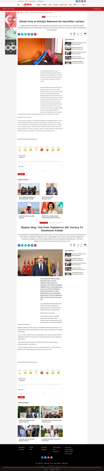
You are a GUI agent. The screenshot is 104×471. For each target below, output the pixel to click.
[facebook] (19, 34)
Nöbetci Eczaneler (69, 451)
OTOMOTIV (21, 449)
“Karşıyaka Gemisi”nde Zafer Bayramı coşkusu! (26, 439)
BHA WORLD (22, 447)
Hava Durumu (68, 447)
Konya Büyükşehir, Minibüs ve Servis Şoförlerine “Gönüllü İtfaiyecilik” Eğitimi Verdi (27, 198)
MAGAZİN (55, 4)
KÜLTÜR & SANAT (63, 4)
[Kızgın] (42, 147)
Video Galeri (98, 8)
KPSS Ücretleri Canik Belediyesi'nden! (47, 198)
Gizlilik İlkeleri (40, 1)
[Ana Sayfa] (18, 12)
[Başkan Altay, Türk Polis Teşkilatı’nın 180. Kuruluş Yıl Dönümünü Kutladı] (40, 262)
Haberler (21, 12)
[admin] (85, 1)
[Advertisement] (28, 88)
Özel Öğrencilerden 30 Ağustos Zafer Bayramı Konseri (52, 421)
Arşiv (54, 449)
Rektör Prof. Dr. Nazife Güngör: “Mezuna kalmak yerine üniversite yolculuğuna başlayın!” (51, 216)
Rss (36, 463)
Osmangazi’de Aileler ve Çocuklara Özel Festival (51, 439)
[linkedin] (32, 34)
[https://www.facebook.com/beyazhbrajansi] (77, 1)
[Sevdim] (31, 147)
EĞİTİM (75, 4)
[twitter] (22, 34)
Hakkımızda (21, 1)
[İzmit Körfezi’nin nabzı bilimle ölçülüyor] (29, 208)
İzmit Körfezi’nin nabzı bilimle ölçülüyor (26, 216)
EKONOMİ (44, 4)
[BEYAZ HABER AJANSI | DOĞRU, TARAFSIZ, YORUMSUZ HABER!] (27, 5)
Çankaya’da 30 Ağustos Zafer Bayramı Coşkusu (27, 421)
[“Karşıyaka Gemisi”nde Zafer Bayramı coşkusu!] (29, 431)
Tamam (57, 469)
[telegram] (28, 34)
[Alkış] (25, 147)
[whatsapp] (25, 34)
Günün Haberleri (56, 447)
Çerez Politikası (32, 1)
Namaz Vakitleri (68, 453)
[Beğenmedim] (36, 147)
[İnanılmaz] (53, 147)
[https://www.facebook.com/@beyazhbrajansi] (82, 1)
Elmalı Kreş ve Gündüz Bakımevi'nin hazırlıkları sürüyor (40, 12)
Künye (26, 1)
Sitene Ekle (40, 463)
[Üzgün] (58, 147)
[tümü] (78, 5)
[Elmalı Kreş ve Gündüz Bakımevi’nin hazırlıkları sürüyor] (40, 51)
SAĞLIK (50, 4)
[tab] (22, 157)
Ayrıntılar (53, 469)
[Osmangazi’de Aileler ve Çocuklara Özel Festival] (52, 431)
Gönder (21, 174)
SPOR (70, 4)
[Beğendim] (20, 147)
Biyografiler (43, 449)
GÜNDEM (39, 4)
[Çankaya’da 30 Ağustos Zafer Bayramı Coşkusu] (29, 412)
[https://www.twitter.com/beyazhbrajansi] (79, 1)
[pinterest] (35, 34)
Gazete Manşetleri (69, 449)
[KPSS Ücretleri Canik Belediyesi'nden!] (52, 189)
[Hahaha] (47, 147)
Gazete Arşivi (56, 451)
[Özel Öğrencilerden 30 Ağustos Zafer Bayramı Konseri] (52, 412)
